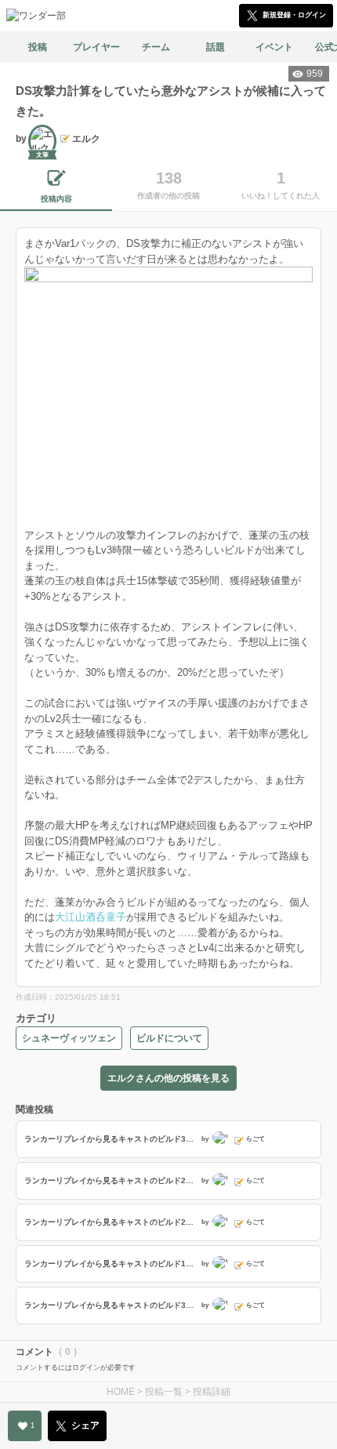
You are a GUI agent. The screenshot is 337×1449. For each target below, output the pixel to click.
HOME (121, 1391)
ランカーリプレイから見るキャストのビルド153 (109, 1263)
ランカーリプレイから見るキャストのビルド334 (109, 1139)
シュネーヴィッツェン (69, 1038)
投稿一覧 (164, 1391)
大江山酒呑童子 (90, 917)
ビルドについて (169, 1038)
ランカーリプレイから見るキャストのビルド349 (109, 1305)
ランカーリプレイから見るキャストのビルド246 (109, 1180)
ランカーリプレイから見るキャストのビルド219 (109, 1222)
